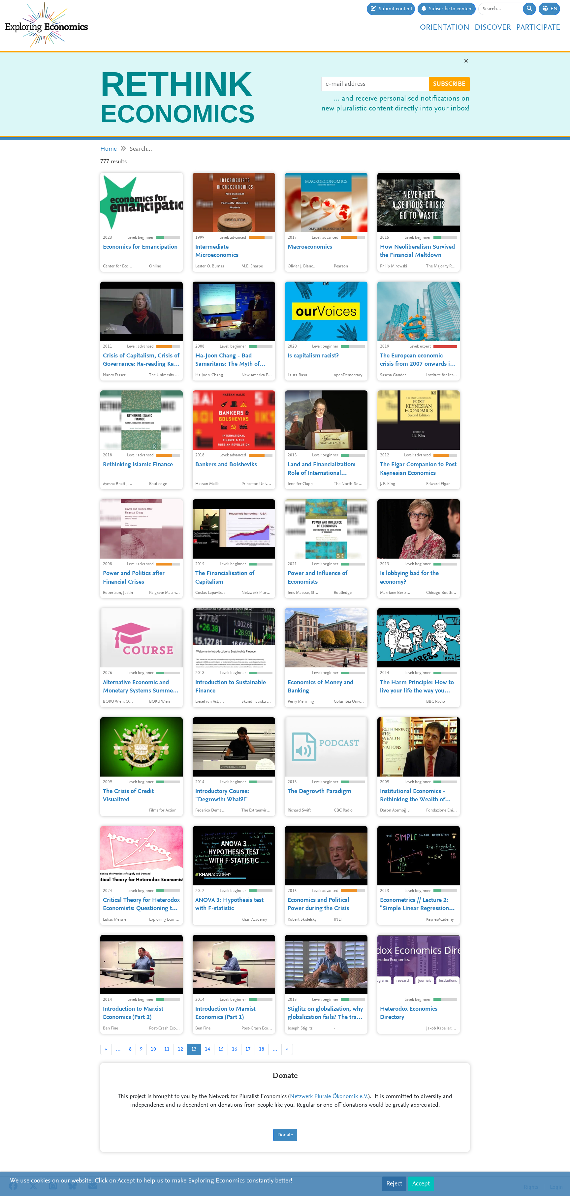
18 (261, 1049)
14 (207, 1049)
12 (180, 1049)
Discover (493, 28)
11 (167, 1049)
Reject (394, 1184)
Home (108, 149)
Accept (421, 1184)
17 (248, 1049)
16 (234, 1049)
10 (153, 1049)
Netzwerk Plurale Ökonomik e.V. (329, 1097)
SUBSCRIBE (449, 84)
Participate (538, 28)
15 (221, 1049)
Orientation (444, 28)
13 (194, 1049)
